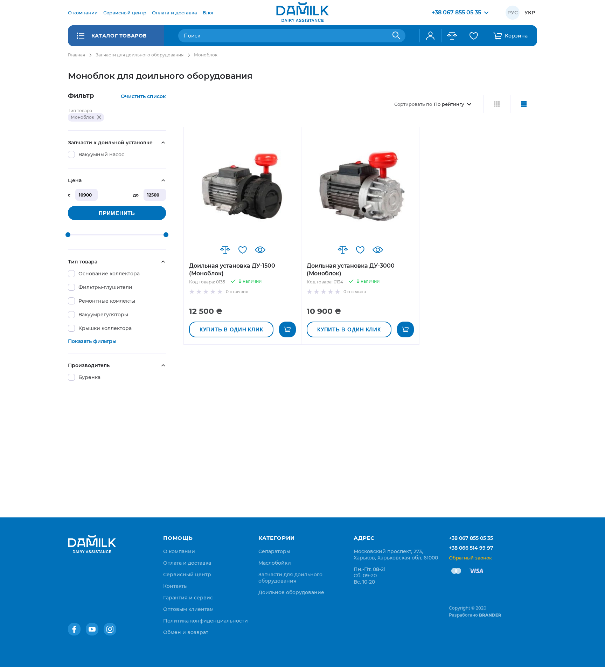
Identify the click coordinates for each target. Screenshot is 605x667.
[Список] (523, 104)
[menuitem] (83, 12)
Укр (529, 12)
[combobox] (291, 35)
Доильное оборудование (291, 592)
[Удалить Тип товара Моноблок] (99, 117)
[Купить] (287, 329)
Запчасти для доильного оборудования (139, 54)
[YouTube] (92, 629)
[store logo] (302, 12)
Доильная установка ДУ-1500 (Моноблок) (232, 269)
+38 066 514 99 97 (471, 548)
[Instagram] (110, 629)
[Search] (396, 35)
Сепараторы (274, 551)
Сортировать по (413, 104)
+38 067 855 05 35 (471, 538)
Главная (76, 54)
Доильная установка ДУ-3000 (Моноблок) (351, 269)
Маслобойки (274, 563)
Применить (117, 213)
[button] (225, 250)
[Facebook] (74, 629)
